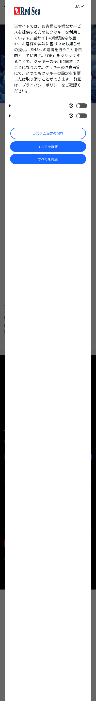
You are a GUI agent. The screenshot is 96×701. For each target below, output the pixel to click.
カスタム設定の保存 (48, 133)
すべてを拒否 (48, 159)
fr (77, 6)
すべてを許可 (48, 146)
